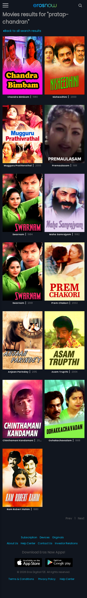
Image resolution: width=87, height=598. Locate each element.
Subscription (29, 537)
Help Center (28, 543)
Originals (58, 537)
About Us (12, 543)
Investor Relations (66, 543)
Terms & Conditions (21, 579)
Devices (45, 537)
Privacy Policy (47, 579)
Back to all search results (23, 31)
